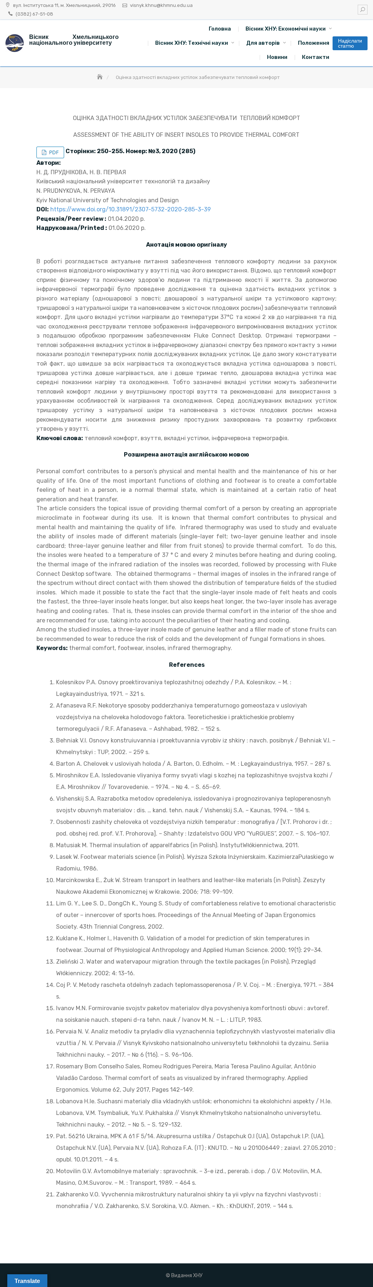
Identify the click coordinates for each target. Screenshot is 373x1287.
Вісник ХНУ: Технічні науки (191, 43)
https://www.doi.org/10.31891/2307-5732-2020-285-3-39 (130, 209)
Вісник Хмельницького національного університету (74, 40)
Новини (277, 57)
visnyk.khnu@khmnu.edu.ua (161, 5)
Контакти (315, 57)
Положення (313, 43)
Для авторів (263, 43)
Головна (220, 28)
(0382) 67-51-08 (34, 14)
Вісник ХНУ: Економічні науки (286, 28)
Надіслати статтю (350, 43)
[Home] (100, 77)
